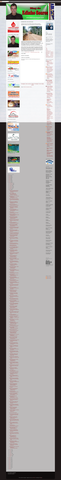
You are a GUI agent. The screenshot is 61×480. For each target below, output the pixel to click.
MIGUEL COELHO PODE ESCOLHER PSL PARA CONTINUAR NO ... (13, 338)
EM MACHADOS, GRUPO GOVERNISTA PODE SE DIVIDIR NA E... (13, 251)
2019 (10, 458)
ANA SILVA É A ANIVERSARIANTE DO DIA (13, 212)
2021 (10, 182)
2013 (10, 466)
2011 (9, 468)
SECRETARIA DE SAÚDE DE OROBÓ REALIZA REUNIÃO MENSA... (14, 405)
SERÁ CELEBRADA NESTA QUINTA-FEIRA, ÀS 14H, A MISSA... (13, 423)
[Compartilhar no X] (23, 53)
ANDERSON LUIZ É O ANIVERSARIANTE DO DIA (13, 325)
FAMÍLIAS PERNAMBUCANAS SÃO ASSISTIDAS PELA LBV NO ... (14, 420)
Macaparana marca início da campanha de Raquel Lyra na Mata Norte (50, 63)
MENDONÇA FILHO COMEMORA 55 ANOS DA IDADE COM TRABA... (13, 323)
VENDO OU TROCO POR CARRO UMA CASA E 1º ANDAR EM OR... (13, 417)
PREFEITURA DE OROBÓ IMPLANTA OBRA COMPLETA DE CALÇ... (13, 428)
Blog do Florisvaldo (49, 109)
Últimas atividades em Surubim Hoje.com (50, 153)
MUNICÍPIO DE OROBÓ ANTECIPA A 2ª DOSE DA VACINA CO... (13, 368)
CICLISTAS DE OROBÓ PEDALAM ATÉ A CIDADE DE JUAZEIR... (14, 282)
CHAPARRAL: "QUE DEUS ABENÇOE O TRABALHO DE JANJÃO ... (14, 317)
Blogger (41, 477)
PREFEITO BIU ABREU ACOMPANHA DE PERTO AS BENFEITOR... (14, 278)
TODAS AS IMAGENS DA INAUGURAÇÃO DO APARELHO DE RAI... (13, 332)
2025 (10, 177)
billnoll (34, 477)
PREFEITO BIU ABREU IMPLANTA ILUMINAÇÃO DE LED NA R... (14, 382)
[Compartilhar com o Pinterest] (25, 53)
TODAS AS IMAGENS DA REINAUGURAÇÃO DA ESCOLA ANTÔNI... (13, 384)
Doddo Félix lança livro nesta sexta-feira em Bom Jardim (50, 134)
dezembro (11, 183)
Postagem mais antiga (39, 83)
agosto (11, 188)
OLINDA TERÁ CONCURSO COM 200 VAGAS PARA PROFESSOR (13, 235)
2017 (10, 461)
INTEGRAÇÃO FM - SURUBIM (50, 132)
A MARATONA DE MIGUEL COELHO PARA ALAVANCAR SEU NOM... (14, 309)
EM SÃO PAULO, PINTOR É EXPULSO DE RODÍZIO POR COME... (14, 357)
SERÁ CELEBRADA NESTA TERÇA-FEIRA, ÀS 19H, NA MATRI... (13, 376)
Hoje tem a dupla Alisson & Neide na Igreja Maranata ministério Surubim (49, 123)
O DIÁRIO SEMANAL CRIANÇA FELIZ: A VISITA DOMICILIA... (14, 411)
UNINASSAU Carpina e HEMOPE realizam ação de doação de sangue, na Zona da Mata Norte (50, 96)
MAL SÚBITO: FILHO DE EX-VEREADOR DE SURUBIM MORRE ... (13, 241)
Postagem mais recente (26, 83)
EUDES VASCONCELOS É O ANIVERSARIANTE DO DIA (13, 299)
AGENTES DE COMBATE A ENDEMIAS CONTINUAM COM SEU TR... (13, 202)
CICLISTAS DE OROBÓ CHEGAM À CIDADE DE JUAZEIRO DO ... (13, 264)
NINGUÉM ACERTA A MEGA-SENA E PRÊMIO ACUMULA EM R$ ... (14, 363)
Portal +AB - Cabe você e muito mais (50, 156)
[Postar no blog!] (22, 53)
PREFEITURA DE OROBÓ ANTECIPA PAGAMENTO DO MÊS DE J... (14, 231)
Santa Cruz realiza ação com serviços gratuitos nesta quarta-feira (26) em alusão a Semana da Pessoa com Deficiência (50, 69)
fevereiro (11, 454)
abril (10, 452)
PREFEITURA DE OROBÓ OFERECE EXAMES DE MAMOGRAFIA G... (13, 218)
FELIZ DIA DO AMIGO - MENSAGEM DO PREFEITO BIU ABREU (14, 288)
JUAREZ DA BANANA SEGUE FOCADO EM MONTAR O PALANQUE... (13, 191)
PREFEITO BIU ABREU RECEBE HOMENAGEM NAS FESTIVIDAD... (14, 301)
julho (10, 189)
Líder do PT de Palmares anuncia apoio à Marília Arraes (50, 102)
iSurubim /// (49, 121)
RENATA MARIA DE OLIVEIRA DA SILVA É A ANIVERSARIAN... (13, 320)
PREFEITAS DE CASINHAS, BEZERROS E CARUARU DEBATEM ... (13, 207)
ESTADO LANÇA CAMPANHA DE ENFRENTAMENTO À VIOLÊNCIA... (13, 304)
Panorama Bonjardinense (49, 137)
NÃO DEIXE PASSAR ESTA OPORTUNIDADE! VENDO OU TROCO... (13, 343)
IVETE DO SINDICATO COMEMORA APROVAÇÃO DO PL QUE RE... (13, 210)
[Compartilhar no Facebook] (24, 53)
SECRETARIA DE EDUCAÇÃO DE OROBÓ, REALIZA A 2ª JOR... (13, 285)
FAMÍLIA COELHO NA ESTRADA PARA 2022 (13, 245)
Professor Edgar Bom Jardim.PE (49, 80)
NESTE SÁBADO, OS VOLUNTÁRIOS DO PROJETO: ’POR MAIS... (13, 194)
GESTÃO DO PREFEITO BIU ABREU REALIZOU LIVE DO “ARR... (14, 439)
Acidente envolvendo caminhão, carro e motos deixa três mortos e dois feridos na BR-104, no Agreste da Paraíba (50, 89)
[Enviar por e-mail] (21, 53)
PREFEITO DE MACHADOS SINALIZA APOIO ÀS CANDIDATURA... (13, 389)
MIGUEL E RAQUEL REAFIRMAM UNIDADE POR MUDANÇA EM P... (14, 215)
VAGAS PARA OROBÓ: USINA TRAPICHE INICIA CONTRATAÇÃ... (13, 267)
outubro (11, 185)
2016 (10, 462)
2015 (10, 463)
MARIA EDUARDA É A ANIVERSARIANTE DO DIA (13, 280)
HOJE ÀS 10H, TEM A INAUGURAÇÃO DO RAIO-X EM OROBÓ (14, 349)
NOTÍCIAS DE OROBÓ (49, 100)
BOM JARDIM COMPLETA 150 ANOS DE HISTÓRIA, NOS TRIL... (14, 312)
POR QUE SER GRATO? (13, 412)
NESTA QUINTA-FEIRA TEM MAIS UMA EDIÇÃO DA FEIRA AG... (13, 402)
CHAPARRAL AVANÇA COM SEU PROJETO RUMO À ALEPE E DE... (13, 354)
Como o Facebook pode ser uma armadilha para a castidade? (49, 128)
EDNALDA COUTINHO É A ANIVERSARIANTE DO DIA (13, 243)
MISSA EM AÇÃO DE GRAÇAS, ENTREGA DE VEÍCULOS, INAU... (14, 366)
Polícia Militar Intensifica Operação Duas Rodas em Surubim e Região (50, 140)
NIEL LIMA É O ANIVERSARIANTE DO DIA (13, 272)
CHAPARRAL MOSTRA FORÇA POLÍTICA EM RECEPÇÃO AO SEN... (14, 228)
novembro (11, 184)
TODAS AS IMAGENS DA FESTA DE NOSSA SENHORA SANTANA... (13, 256)
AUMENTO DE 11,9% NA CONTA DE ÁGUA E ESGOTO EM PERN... (13, 291)
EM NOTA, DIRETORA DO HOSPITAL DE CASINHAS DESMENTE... (13, 444)
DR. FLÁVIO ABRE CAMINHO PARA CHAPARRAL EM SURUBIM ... (13, 248)
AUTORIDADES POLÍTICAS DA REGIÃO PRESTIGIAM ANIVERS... (14, 341)
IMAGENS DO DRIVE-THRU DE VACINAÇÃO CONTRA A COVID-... (13, 352)
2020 (10, 457)
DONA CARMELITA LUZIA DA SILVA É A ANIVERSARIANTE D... (14, 200)
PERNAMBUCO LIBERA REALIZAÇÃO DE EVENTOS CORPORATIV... (14, 442)
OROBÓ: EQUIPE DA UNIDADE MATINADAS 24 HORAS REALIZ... (14, 253)
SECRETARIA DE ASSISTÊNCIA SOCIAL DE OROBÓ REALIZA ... (13, 275)
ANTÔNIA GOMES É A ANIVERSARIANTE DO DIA (13, 315)
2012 (10, 467)
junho (10, 449)
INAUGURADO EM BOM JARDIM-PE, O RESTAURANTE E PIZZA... (13, 397)
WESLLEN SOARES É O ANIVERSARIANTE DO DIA (13, 205)
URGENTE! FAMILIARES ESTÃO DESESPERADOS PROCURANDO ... (13, 394)
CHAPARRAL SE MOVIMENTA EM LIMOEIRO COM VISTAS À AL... (14, 433)
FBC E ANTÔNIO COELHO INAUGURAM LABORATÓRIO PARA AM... (13, 327)
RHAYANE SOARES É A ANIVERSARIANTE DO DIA (13, 223)
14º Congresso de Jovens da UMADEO (50, 106)
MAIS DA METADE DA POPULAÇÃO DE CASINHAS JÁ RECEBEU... (14, 270)
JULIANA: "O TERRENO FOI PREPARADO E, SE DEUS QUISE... (13, 346)
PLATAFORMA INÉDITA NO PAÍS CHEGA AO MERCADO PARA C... (14, 262)
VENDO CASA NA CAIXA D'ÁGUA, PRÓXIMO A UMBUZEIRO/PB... (13, 408)
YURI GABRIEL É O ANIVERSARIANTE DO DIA (13, 371)
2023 (10, 179)
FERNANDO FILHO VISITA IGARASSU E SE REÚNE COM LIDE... (13, 294)
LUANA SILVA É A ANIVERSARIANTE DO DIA (13, 425)
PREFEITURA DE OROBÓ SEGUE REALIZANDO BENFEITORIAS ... (13, 307)
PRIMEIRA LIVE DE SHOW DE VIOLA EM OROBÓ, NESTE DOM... (14, 220)
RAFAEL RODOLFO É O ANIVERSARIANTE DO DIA (13, 330)
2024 (10, 178)
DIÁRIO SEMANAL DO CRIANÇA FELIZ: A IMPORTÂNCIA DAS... (13, 436)
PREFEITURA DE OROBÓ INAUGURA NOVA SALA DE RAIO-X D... (13, 296)
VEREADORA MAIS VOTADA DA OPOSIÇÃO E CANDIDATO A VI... (13, 360)
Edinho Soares (49, 278)
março (11, 453)
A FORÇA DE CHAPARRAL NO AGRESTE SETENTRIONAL (14, 233)
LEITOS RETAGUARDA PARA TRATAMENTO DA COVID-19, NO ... (13, 415)
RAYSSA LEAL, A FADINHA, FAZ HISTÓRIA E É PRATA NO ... (13, 238)
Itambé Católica (49, 126)
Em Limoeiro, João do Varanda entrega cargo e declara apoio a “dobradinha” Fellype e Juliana (50, 76)
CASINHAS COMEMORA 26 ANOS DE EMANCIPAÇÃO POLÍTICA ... (13, 431)
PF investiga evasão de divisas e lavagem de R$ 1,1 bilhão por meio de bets (50, 82)
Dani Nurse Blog (49, 93)
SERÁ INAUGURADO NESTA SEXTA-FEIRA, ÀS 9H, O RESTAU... (13, 399)
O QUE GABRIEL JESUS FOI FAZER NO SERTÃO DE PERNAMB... (13, 373)
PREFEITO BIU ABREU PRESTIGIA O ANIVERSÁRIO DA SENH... (14, 259)
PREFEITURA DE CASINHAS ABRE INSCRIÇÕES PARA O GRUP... (14, 379)
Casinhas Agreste (50, 86)
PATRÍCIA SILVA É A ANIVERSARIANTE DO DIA (13, 391)
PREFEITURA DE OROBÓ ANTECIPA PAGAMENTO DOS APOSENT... (13, 225)
